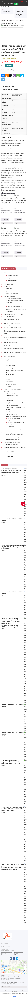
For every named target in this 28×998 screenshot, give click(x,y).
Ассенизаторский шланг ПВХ (13, 298)
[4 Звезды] (13, 70)
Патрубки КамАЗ (10, 398)
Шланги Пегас (9, 456)
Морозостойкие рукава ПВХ (8, 23)
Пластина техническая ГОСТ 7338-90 (13, 314)
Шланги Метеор (10, 454)
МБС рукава (3, 953)
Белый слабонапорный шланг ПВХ (17, 304)
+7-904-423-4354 (7, 4)
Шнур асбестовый (12, 280)
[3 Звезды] (12, 70)
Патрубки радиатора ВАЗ (12, 405)
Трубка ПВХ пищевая (11, 291)
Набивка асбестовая (13, 275)
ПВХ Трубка (7, 286)
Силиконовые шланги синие (13, 439)
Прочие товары (10, 381)
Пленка (8, 379)
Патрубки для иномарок (12, 395)
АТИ (5, 272)
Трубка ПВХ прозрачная (12, 293)
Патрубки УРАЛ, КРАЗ (11, 414)
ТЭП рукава (16, 954)
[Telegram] (3, 79)
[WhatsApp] (18, 75)
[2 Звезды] (11, 70)
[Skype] (22, 75)
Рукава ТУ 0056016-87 (9, 356)
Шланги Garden (10, 451)
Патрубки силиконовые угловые (16, 429)
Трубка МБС (9, 288)
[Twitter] (10, 75)
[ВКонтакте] (3, 75)
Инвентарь (8, 363)
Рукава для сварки (5, 954)
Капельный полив (10, 365)
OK (14, 996)
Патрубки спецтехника (12, 411)
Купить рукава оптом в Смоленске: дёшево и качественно (14, 936)
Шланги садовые (10, 459)
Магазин (9, 20)
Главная (3, 20)
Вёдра (7, 360)
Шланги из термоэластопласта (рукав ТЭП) (15, 447)
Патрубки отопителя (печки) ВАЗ (14, 402)
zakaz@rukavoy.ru (13, 982)
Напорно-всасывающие (6, 952)
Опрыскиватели (10, 374)
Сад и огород (7, 359)
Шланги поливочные (9, 450)
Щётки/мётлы (9, 386)
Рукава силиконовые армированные (15, 434)
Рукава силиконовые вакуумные (14, 437)
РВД (7, 339)
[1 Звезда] (10, 70)
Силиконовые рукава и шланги (11, 433)
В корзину (9, 65)
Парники (8, 377)
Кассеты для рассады (11, 368)
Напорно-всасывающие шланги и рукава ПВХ (13, 22)
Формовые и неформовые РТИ (12, 442)
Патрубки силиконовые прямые (16, 422)
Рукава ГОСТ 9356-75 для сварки (12, 327)
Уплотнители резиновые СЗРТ (14, 444)
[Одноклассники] (7, 75)
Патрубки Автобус (10, 393)
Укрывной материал (11, 384)
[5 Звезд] (15, 70)
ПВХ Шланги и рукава (17, 20)
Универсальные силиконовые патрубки (16, 416)
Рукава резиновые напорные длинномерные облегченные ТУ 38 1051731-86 (13, 344)
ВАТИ (7, 274)
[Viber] (14, 75)
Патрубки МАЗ (9, 400)
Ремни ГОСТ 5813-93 (9, 316)
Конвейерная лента (9, 284)
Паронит (10, 278)
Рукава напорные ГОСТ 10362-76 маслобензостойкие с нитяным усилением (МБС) (14, 331)
